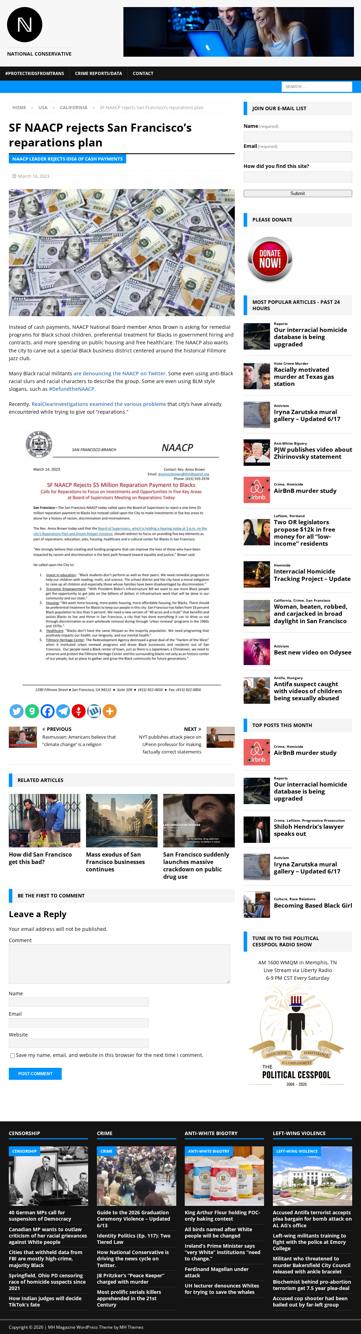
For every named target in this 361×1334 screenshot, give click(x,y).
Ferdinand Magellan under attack (217, 1272)
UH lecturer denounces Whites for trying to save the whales (222, 1288)
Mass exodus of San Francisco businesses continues (115, 862)
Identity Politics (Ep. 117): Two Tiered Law (134, 1238)
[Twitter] (17, 711)
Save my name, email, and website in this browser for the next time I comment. (109, 1055)
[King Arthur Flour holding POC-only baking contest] (224, 1176)
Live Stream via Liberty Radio (298, 970)
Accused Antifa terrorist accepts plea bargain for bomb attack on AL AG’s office (312, 1218)
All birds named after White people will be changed (218, 1232)
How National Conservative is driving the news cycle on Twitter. (133, 1258)
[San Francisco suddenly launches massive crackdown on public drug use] (199, 821)
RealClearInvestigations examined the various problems (99, 404)
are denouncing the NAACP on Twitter (119, 373)
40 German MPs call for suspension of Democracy (40, 1215)
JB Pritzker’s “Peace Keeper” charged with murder (130, 1278)
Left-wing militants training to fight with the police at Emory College (309, 1242)
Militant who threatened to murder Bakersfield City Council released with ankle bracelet (311, 1264)
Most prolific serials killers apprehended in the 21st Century (129, 1298)
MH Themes (131, 1327)
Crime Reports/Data (98, 73)
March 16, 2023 (33, 176)
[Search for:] (317, 86)
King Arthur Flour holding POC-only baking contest (222, 1215)
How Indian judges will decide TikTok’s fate (45, 1301)
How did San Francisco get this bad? (40, 858)
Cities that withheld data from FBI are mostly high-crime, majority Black (45, 1258)
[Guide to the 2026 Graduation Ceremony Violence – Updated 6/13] (136, 1176)
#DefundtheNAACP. (72, 389)
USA (43, 107)
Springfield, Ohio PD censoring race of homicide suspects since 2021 (47, 1281)
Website (18, 1034)
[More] (110, 711)
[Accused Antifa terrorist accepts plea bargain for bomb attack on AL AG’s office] (312, 1176)
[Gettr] (79, 711)
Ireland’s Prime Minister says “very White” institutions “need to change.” (223, 1252)
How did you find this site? (276, 166)
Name (16, 993)
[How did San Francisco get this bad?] (44, 821)
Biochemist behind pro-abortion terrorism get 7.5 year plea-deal (312, 1284)
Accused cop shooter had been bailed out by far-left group (310, 1301)
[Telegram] (63, 711)
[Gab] (32, 711)
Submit (297, 193)
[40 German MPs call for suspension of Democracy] (48, 1176)
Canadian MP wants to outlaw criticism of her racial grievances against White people (48, 1235)
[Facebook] (48, 711)
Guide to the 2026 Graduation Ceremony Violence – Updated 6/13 (133, 1218)
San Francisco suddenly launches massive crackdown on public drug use (196, 865)
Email (15, 1013)
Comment (20, 940)
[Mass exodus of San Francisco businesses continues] (122, 821)
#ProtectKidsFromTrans (34, 73)
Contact (143, 73)
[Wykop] (94, 711)
